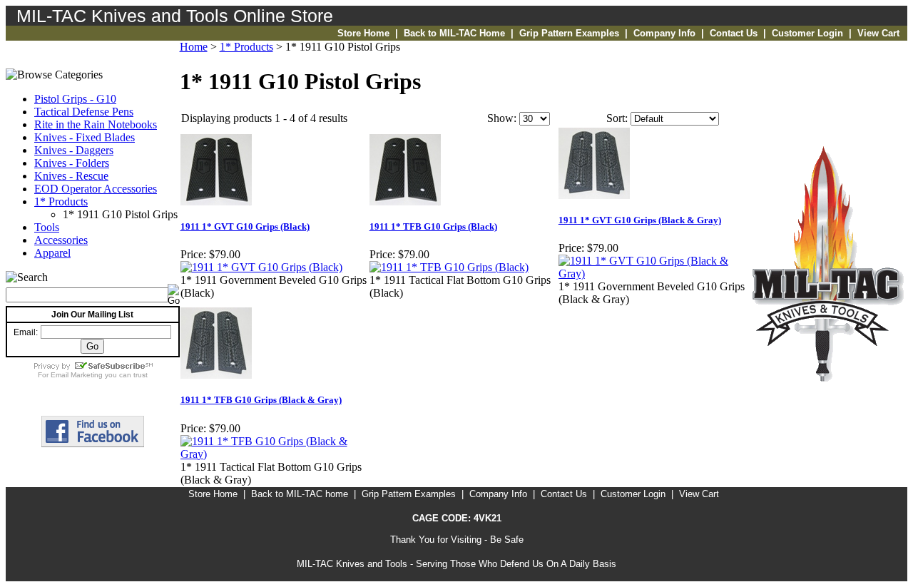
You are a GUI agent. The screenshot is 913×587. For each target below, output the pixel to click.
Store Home (363, 33)
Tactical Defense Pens (83, 112)
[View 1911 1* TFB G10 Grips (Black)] (449, 267)
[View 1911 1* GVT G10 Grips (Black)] (261, 267)
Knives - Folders (71, 163)
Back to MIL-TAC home (299, 494)
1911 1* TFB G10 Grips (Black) (433, 226)
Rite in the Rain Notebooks (95, 124)
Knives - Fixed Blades (84, 137)
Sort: (617, 118)
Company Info (664, 33)
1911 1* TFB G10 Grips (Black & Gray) (261, 399)
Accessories (61, 240)
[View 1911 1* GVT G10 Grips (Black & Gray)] (652, 273)
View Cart (878, 33)
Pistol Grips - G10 (75, 99)
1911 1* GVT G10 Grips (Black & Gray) (639, 220)
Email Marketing (77, 375)
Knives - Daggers (73, 150)
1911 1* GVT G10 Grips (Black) (245, 226)
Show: (501, 118)
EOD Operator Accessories (95, 189)
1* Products (61, 201)
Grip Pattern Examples (569, 33)
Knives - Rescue (71, 176)
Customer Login (807, 33)
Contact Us (734, 33)
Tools (46, 227)
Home (194, 47)
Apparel (52, 253)
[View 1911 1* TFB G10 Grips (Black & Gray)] (274, 454)
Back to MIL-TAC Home (454, 33)
